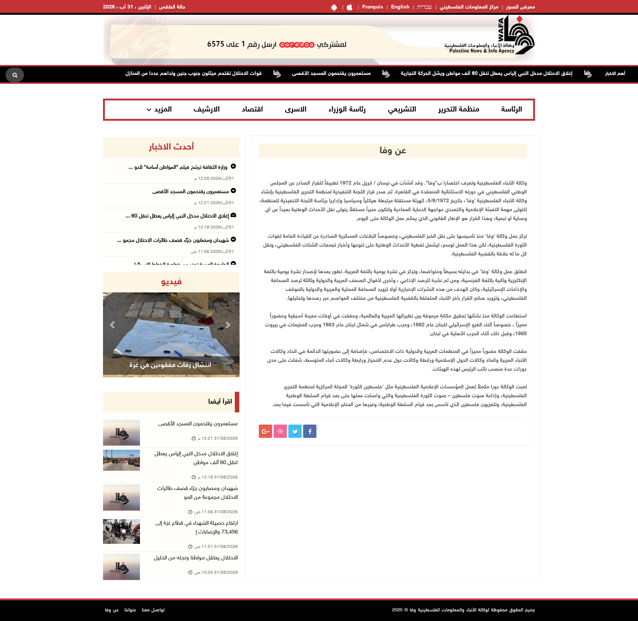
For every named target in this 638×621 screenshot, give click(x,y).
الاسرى (295, 109)
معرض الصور (520, 7)
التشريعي (402, 109)
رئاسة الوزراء (347, 109)
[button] (113, 324)
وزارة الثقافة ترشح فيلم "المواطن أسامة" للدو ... (178, 167)
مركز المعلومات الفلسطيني (469, 7)
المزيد (163, 109)
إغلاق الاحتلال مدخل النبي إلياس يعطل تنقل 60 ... (177, 216)
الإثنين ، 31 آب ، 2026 (127, 7)
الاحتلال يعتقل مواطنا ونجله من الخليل (196, 558)
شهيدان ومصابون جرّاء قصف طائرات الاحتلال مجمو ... (173, 240)
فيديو (171, 282)
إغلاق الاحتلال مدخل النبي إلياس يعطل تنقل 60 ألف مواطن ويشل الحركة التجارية (498, 74)
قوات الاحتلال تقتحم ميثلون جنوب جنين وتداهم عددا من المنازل (205, 74)
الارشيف (207, 109)
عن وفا (112, 610)
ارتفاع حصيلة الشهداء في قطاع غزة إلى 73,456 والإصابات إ (196, 527)
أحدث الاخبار (171, 147)
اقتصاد (252, 109)
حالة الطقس (172, 7)
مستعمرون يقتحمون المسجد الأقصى (343, 74)
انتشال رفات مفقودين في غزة (170, 365)
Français (372, 7)
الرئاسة (511, 109)
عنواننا (130, 610)
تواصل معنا (153, 610)
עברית (424, 7)
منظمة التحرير (459, 109)
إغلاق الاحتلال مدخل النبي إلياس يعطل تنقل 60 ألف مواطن (196, 458)
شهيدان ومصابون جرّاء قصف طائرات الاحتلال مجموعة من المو (197, 493)
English (400, 7)
